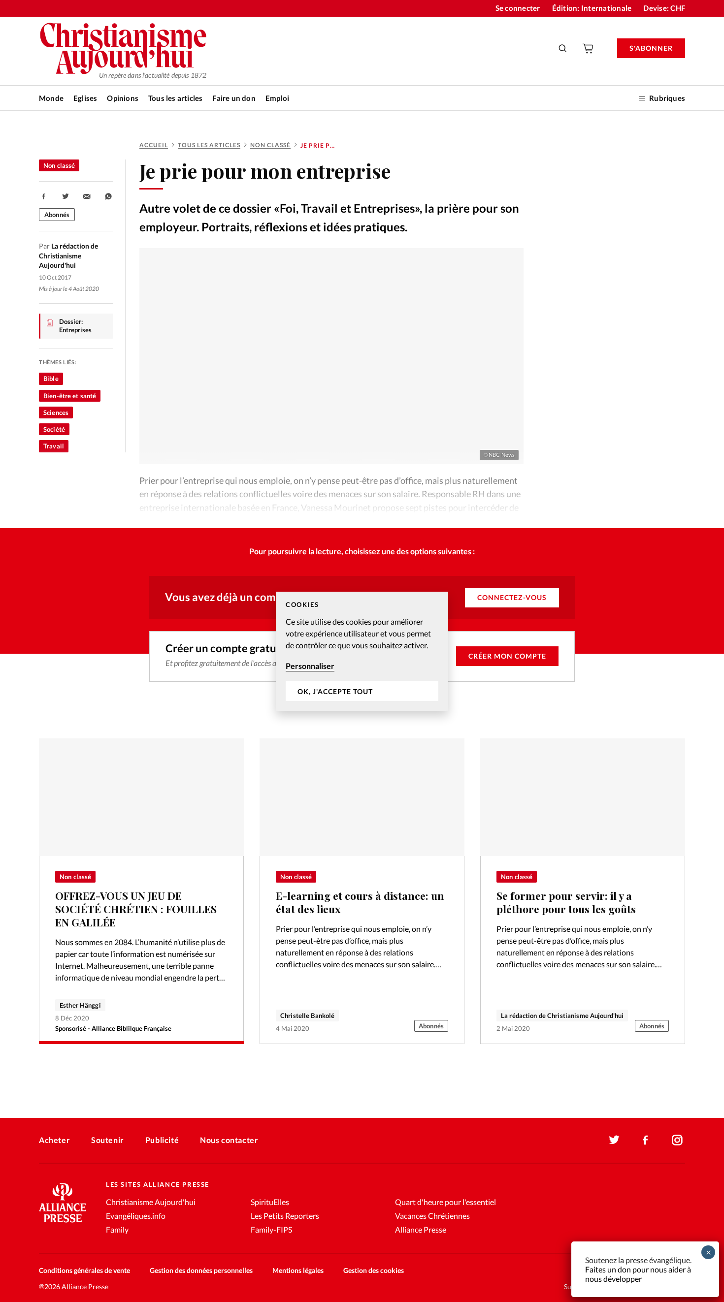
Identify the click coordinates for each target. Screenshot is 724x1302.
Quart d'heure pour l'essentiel (445, 1202)
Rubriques (667, 98)
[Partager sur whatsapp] (108, 196)
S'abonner (651, 48)
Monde (51, 98)
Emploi (277, 98)
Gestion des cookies (373, 1270)
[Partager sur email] (87, 196)
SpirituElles (270, 1202)
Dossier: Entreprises (75, 326)
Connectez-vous (512, 597)
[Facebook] (646, 1140)
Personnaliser (310, 665)
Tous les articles (175, 98)
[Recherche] (563, 48)
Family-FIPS (271, 1229)
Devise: (664, 7)
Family (117, 1229)
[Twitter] (614, 1140)
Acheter (54, 1139)
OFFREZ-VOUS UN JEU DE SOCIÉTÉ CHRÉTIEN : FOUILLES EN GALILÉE (136, 908)
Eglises (85, 98)
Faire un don (233, 98)
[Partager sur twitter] (65, 196)
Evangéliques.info (135, 1215)
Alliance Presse (420, 1229)
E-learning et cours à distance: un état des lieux (360, 902)
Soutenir (107, 1139)
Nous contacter (229, 1139)
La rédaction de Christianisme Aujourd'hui (562, 1015)
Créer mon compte (507, 656)
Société (54, 429)
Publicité (162, 1139)
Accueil (153, 145)
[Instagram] (677, 1140)
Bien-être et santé (69, 396)
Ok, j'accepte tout (335, 691)
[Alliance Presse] (62, 1223)
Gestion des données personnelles (201, 1270)
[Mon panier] (588, 48)
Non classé (270, 145)
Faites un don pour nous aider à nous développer (638, 1274)
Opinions (122, 98)
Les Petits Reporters (285, 1215)
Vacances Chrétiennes (432, 1215)
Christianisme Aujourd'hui (151, 1202)
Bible (51, 378)
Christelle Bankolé (307, 1015)
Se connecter (517, 7)
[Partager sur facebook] (44, 196)
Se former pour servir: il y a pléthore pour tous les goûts (566, 902)
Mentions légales (298, 1270)
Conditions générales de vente (84, 1270)
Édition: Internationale (592, 7)
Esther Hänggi (80, 1005)
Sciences (55, 412)
